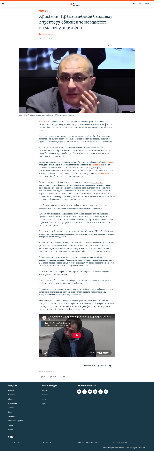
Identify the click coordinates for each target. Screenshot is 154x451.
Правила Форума (120, 442)
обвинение (97, 182)
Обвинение (45, 122)
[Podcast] (106, 392)
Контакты (47, 442)
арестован (109, 162)
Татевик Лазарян (46, 34)
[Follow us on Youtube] (90, 392)
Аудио (44, 404)
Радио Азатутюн (14, 442)
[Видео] (134, 3)
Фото (44, 399)
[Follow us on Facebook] (79, 392)
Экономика (12, 404)
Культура (11, 408)
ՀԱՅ (147, 4)
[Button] (109, 45)
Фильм (45, 395)
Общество (11, 399)
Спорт (10, 412)
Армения (43, 11)
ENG (140, 4)
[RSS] (100, 392)
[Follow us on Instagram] (95, 392)
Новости (11, 391)
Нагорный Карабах (15, 421)
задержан (97, 165)
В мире (10, 429)
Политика (12, 395)
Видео (44, 391)
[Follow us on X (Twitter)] (84, 392)
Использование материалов (89, 442)
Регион (10, 425)
